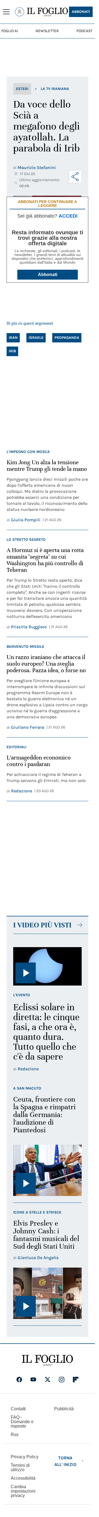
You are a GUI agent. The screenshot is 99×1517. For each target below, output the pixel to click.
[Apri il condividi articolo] (75, 176)
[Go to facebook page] (19, 1379)
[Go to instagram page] (61, 1379)
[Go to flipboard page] (75, 1379)
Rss (14, 1434)
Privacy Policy (24, 1456)
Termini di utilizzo (20, 1467)
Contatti (18, 1408)
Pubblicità (64, 1408)
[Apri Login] (19, 11)
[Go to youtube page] (33, 1379)
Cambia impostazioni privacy (23, 1491)
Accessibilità (23, 1478)
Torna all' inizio (65, 1461)
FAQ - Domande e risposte (22, 1421)
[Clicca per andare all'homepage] (47, 1360)
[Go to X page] (47, 1379)
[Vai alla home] (47, 12)
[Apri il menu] (6, 12)
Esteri (22, 88)
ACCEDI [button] (68, 216)
